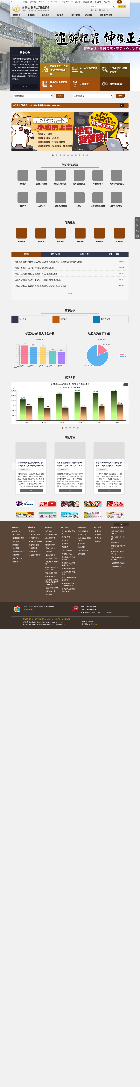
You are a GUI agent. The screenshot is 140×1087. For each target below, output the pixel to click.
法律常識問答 (83, 531)
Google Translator (67, 2)
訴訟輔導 (48, 541)
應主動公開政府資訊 (68, 532)
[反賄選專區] (70, 504)
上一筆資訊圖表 (12, 403)
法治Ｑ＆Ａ (82, 535)
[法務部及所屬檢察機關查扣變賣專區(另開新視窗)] (70, 515)
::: (11, 605)
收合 (121, 524)
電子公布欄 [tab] (55, 254)
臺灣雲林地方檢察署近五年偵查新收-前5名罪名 (70, 428)
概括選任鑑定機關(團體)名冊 (68, 590)
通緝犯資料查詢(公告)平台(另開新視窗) (76, 155)
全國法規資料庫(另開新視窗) (87, 155)
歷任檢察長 (16, 535)
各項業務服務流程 (52, 535)
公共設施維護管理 (68, 568)
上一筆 (14, 466)
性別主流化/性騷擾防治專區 (69, 579)
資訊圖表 (70, 377)
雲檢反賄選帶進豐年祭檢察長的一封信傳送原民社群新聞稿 (38, 280)
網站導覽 (33, 2)
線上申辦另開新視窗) (88, 70)
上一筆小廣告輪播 (14, 515)
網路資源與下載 (106, 15)
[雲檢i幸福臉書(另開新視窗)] (25, 504)
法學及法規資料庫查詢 (84, 539)
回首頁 (25, 2)
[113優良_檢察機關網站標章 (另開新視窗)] (87, 625)
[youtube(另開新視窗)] (102, 620)
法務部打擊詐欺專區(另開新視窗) (60, 155)
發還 (99, 10)
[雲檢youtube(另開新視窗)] (47, 504)
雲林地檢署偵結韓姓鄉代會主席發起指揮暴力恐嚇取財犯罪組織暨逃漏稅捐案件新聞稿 (48, 262)
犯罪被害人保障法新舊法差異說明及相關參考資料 (52, 582)
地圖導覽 (84, 84)
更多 (70, 293)
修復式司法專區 (34, 555)
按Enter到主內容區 (8, 2)
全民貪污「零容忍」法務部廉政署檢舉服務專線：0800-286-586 (38, 105)
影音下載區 (115, 543)
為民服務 (45, 15)
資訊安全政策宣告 (40, 619)
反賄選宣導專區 (68, 155)
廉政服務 (81, 554)
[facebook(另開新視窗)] (107, 620)
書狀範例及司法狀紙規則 (117, 532)
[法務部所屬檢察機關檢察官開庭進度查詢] (93, 515)
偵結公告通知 (50, 548)
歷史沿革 (25, 53)
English (41, 2)
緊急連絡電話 (87, 2)
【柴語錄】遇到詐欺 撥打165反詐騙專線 (64, 155)
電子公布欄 (66, 537)
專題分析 (98, 538)
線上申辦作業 (50, 538)
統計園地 (88, 15)
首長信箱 (98, 2)
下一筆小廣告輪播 (126, 515)
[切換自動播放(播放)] (122, 105)
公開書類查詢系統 (117, 563)
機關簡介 (16, 15)
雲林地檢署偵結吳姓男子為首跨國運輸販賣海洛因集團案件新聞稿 (40, 286)
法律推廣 (81, 544)
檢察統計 (98, 535)
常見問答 (107, 2)
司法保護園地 (34, 538)
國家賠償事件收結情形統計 (68, 558)
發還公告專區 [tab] (114, 254)
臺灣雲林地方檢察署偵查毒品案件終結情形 (74, 428)
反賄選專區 (33, 548)
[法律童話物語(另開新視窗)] (70, 131)
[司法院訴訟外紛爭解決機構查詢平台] (115, 515)
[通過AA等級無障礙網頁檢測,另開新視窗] (87, 620)
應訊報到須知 (116, 84)
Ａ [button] (119, 2)
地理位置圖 (28, 609)
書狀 (95, 10)
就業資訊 (48, 594)
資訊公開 (60, 15)
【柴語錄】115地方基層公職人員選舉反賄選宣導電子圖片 (53, 155)
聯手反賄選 (105, 319)
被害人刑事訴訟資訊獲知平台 (52, 569)
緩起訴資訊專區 (34, 535)
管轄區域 (15, 548)
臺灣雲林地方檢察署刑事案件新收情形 (62, 428)
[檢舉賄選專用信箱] (93, 504)
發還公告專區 (50, 555)
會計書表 (65, 547)
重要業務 (31, 15)
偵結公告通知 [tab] (85, 254)
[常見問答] (137, 220)
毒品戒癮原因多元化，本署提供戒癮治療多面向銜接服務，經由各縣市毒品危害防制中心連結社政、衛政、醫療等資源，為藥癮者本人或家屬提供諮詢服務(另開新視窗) (83, 155)
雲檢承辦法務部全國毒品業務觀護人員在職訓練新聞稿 (36, 274)
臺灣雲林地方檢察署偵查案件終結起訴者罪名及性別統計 (66, 428)
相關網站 (98, 541)
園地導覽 (98, 531)
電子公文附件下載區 (117, 538)
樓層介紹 (15, 562)
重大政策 (22, 319)
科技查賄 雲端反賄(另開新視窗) (79, 155)
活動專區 (70, 437)
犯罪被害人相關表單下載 (117, 553)
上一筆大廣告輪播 (12, 132)
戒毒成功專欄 (34, 545)
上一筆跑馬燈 (126, 104)
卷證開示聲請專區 (52, 588)
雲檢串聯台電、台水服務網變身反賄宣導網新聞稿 (34, 268)
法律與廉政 (75, 15)
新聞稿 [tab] (26, 254)
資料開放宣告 (66, 619)
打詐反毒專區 (34, 551)
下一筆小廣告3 (126, 503)
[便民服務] (137, 231)
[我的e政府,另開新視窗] (97, 620)
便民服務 (70, 222)
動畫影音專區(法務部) (118, 547)
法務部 (77, 2)
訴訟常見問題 (70, 165)
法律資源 (81, 547)
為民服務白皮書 (51, 558)
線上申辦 (105, 10)
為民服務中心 (50, 531)
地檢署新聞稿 (50, 545)
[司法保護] (115, 504)
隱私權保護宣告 (28, 619)
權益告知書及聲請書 (52, 563)
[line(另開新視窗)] (113, 620)
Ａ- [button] (115, 2)
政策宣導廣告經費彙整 (68, 573)
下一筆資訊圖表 (127, 403)
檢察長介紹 (16, 531)
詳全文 (25, 86)
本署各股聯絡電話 (18, 551)
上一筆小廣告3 (14, 503)
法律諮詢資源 (83, 550)
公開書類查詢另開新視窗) (118, 70)
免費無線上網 (50, 591)
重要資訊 (70, 310)
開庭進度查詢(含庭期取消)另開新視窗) (59, 70)
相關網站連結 (116, 566)
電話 (91, 10)
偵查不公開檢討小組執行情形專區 (68, 585)
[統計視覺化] (137, 236)
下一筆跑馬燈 (126, 106)
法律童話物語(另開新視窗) (56, 155)
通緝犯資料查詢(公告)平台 (118, 559)
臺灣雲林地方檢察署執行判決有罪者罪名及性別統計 (78, 428)
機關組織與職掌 (18, 538)
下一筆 (126, 466)
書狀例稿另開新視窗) (58, 84)
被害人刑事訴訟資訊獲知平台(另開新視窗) (72, 155)
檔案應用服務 (50, 576)
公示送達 (65, 540)
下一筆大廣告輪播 (127, 132)
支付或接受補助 (67, 550)
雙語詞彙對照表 (51, 573)
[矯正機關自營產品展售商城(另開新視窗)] (25, 515)
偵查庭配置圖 (17, 558)
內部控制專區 (67, 554)
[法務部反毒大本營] (47, 515)
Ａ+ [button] (124, 2)
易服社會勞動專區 (35, 541)
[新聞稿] (137, 225)
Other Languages (52, 2)
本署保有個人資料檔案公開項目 (68, 564)
